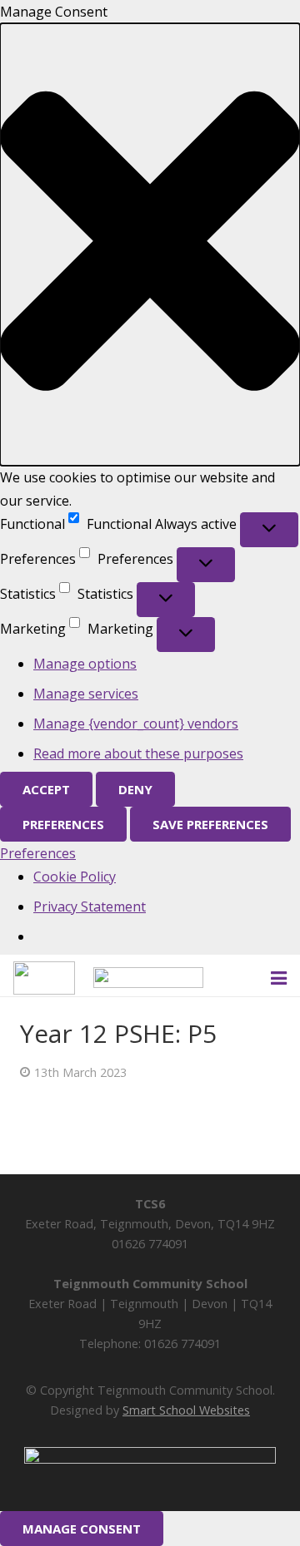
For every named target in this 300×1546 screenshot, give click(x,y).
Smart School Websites (186, 1410)
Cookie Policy (74, 876)
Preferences (63, 824)
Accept (46, 789)
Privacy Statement (89, 906)
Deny (135, 789)
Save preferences (210, 824)
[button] (150, 244)
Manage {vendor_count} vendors (135, 723)
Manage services (85, 693)
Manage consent (81, 1528)
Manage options (85, 663)
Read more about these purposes (138, 753)
